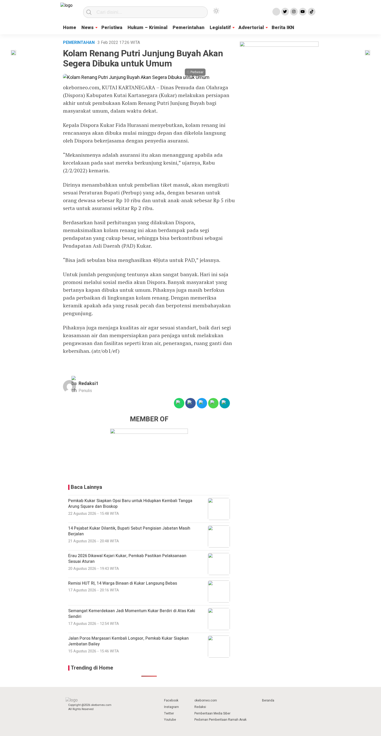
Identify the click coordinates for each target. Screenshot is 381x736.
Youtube (170, 719)
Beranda (268, 700)
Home (69, 27)
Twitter (169, 713)
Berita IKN (283, 27)
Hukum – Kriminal (147, 27)
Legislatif (220, 27)
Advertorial (251, 27)
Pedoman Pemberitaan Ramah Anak (220, 719)
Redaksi (200, 707)
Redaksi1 (88, 383)
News (87, 27)
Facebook (171, 700)
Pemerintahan (188, 27)
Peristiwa (111, 27)
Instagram (171, 707)
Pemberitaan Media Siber (212, 713)
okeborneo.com (205, 700)
